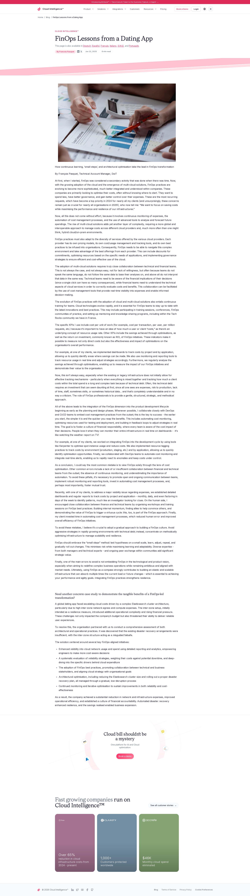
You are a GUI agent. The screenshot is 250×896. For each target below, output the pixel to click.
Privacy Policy (186, 890)
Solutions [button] (102, 9)
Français (105, 46)
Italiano (113, 46)
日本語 (121, 46)
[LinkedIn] (78, 51)
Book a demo (125, 756)
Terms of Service (168, 890)
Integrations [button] (118, 9)
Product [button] (87, 9)
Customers (135, 9)
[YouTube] (82, 889)
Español (96, 46)
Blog (48, 17)
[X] (77, 889)
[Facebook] (87, 889)
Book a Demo (182, 9)
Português (134, 46)
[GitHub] (92, 889)
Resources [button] (148, 9)
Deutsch (87, 46)
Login (196, 9)
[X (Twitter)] (81, 52)
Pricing (163, 9)
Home (40, 17)
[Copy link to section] (77, 598)
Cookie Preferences (204, 890)
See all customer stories (163, 805)
